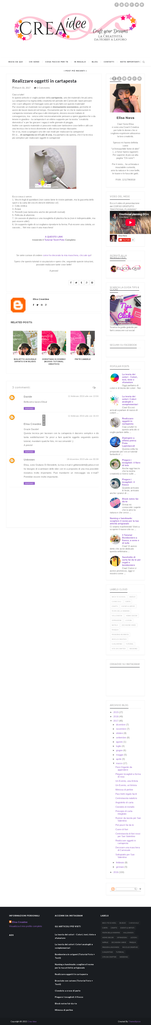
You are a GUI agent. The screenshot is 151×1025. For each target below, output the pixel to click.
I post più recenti (74, 71)
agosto (119, 742)
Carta (128, 601)
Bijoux (132, 597)
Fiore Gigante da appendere (123, 768)
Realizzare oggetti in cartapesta (127, 421)
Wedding (133, 649)
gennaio (120, 867)
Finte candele (83, 359)
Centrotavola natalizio (126, 798)
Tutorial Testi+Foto (54, 240)
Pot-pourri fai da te (124, 825)
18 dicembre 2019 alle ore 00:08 (83, 459)
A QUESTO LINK (54, 236)
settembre (121, 737)
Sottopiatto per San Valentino (125, 855)
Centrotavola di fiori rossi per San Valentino (127, 835)
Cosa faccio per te (56, 62)
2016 (116, 872)
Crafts (115, 606)
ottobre (120, 733)
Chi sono (34, 62)
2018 (116, 716)
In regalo (80, 62)
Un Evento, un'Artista (126, 785)
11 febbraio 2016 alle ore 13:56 (83, 396)
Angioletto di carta (124, 802)
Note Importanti (130, 62)
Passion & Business (120, 634)
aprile (119, 759)
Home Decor (131, 616)
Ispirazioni (116, 620)
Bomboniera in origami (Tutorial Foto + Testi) (75, 956)
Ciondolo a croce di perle (67, 990)
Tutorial (129, 644)
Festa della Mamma (120, 611)
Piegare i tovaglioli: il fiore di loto (131, 463)
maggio (120, 754)
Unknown (29, 459)
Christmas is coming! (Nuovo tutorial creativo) (54, 361)
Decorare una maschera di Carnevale (127, 848)
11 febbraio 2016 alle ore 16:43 (83, 416)
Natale (115, 625)
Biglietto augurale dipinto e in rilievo (25, 360)
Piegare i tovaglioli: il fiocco (128, 482)
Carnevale (117, 601)
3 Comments (43, 88)
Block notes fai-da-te (66, 1003)
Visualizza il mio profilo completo (25, 926)
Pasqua (115, 630)
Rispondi (29, 408)
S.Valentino (117, 644)
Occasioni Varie (129, 625)
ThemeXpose (134, 1021)
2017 (116, 720)
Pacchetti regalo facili (126, 794)
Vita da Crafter (119, 649)
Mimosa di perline (124, 789)
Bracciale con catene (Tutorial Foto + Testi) (74, 982)
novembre (121, 729)
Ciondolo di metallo (124, 807)
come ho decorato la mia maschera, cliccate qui (67, 255)
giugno (119, 750)
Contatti (109, 62)
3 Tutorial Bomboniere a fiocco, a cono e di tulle (130, 539)
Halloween (117, 616)
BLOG (95, 62)
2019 (116, 712)
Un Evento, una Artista (126, 781)
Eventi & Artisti (128, 606)
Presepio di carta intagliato (123, 812)
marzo (119, 763)
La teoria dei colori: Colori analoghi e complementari (130, 400)
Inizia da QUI (15, 62)
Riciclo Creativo (119, 639)
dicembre (121, 724)
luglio (119, 746)
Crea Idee (32, 1021)
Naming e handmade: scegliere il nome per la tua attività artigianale (124, 521)
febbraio (120, 862)
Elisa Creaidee (32, 424)
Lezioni (128, 620)
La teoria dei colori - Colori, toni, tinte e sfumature (130, 378)
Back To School (119, 597)
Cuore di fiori (121, 829)
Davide (28, 396)
